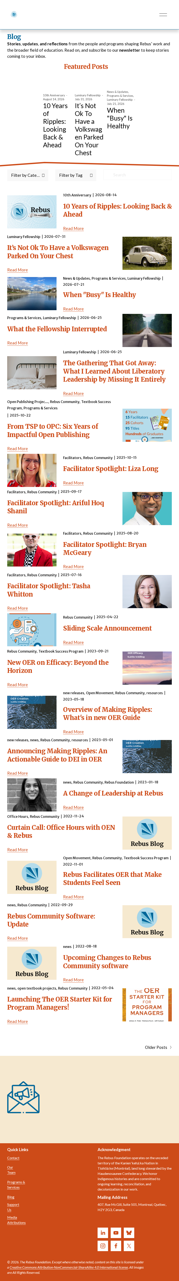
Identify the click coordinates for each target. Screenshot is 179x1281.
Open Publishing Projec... (27, 402)
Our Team (11, 1169)
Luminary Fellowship (88, 95)
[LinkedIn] (103, 1233)
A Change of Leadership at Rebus (113, 793)
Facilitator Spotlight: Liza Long (110, 469)
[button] (129, 74)
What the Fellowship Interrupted (57, 329)
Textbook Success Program (60, 651)
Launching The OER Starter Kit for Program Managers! (59, 1003)
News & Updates (117, 92)
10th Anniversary (54, 95)
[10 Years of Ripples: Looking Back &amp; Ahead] (58, 85)
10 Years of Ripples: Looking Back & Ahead (55, 125)
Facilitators (72, 458)
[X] (129, 1246)
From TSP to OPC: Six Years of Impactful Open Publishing (52, 431)
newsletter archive (108, 1091)
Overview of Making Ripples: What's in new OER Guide (107, 714)
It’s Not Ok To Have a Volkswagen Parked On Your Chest (89, 129)
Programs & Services (120, 95)
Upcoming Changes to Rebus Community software (107, 962)
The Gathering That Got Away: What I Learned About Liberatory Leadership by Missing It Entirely (114, 371)
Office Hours (17, 816)
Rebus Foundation (119, 782)
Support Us (13, 1207)
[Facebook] (116, 1246)
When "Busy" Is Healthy (120, 118)
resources (154, 693)
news (34, 740)
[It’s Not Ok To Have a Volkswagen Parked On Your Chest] (90, 85)
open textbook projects (36, 988)
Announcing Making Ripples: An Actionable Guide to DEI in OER (57, 755)
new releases (73, 693)
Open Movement (100, 693)
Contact (13, 1158)
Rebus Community (64, 402)
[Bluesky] (129, 1233)
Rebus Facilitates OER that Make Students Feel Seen (112, 879)
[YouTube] (116, 1233)
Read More (73, 228)
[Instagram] (103, 1246)
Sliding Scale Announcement (107, 628)
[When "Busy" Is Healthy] (122, 83)
